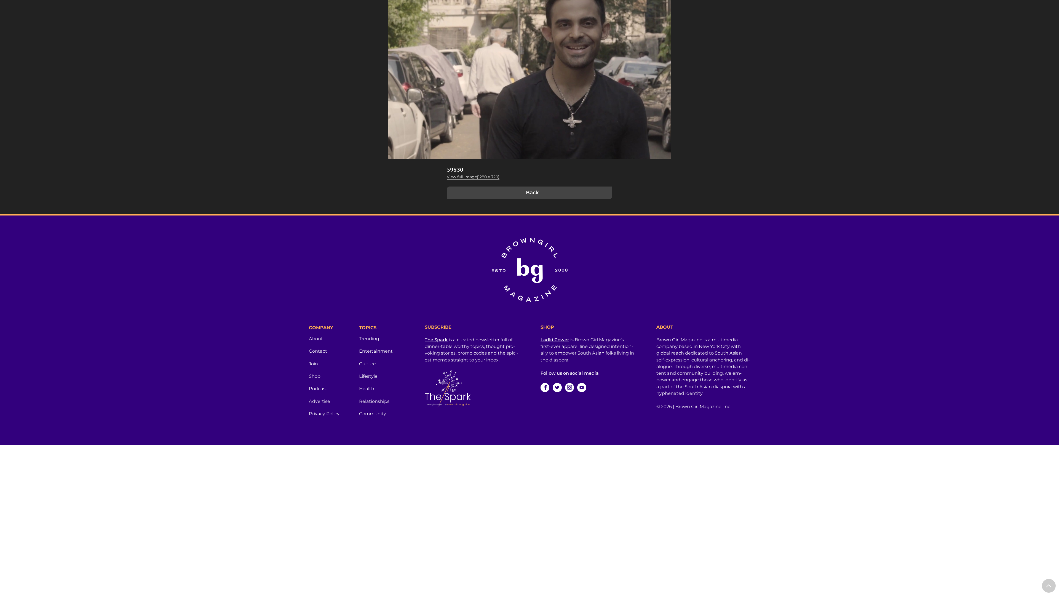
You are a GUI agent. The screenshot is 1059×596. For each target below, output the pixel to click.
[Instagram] (569, 387)
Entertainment (376, 351)
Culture (367, 363)
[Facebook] (545, 387)
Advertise (319, 401)
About (316, 338)
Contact (318, 351)
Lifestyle (368, 376)
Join (313, 363)
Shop (314, 376)
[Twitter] (557, 387)
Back (532, 193)
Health (366, 388)
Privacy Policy (324, 413)
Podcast (318, 388)
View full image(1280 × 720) (473, 176)
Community (372, 413)
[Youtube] (581, 387)
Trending (369, 338)
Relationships (374, 401)
